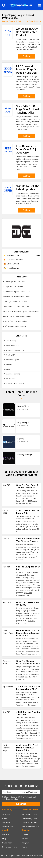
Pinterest (25, 839)
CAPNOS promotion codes (14, 281)
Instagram (25, 843)
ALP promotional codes (13, 286)
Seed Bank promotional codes (16, 306)
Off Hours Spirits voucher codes (17, 316)
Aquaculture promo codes (30, 654)
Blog (4, 839)
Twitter (24, 847)
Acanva (8, 369)
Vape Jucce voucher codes (26, 705)
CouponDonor (14, 855)
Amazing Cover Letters (14, 383)
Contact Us (6, 822)
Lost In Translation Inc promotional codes (21, 311)
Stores (4, 818)
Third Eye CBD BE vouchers (15, 301)
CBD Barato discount (24, 503)
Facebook (25, 835)
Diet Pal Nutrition (12, 345)
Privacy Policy (7, 843)
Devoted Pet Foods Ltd (14, 350)
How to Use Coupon (9, 847)
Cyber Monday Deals (29, 818)
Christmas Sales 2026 (29, 822)
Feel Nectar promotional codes (16, 296)
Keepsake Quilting (12, 374)
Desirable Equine (12, 359)
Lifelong (8, 364)
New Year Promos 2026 (30, 826)
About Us (5, 835)
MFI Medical (10, 378)
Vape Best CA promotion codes (16, 291)
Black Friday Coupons (30, 814)
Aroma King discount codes (15, 321)
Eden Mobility (10, 340)
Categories (6, 814)
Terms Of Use (7, 826)
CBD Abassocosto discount (14, 326)
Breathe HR (10, 355)
